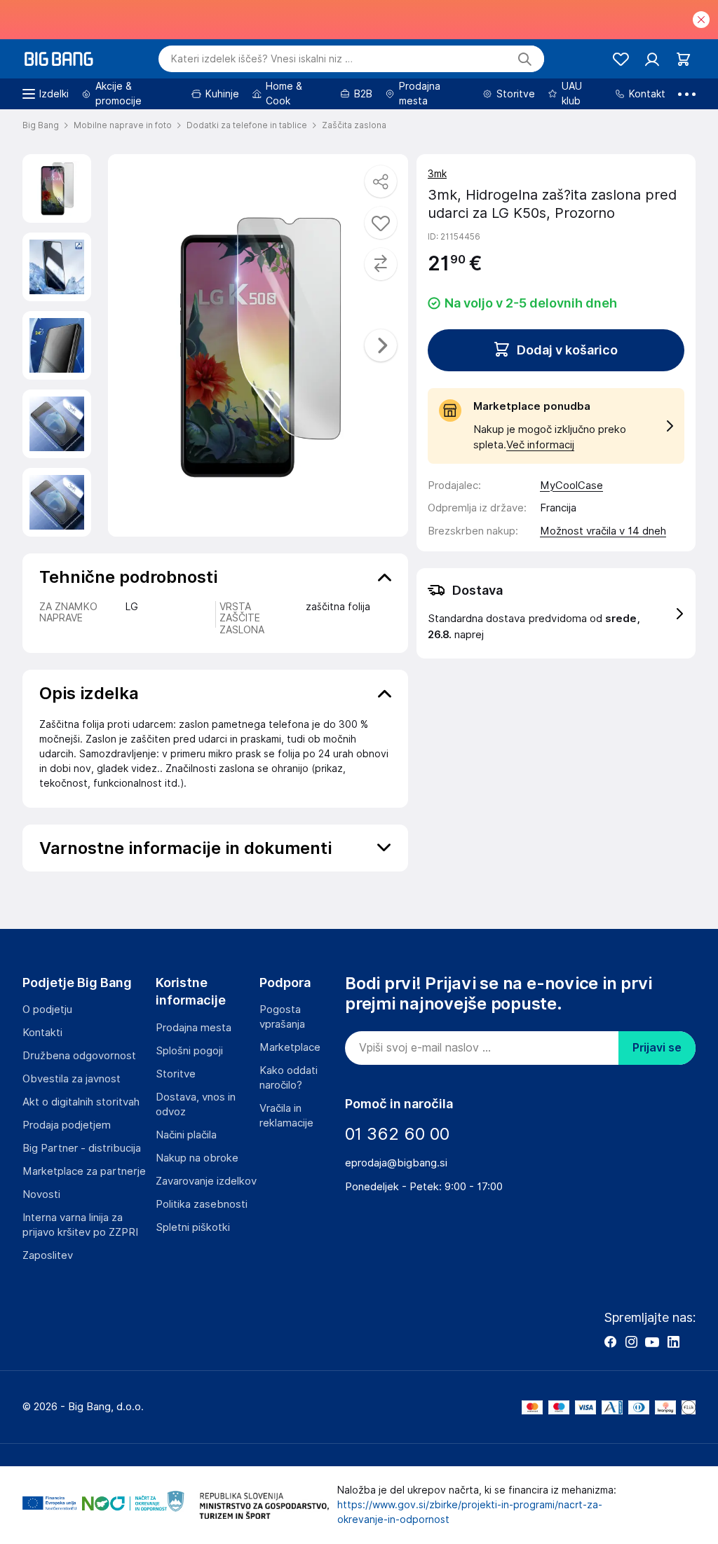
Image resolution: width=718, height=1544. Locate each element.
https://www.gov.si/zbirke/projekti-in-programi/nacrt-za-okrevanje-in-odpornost (469, 1512)
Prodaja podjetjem (66, 1125)
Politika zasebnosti (202, 1204)
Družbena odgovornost (79, 1055)
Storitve (176, 1074)
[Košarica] (683, 59)
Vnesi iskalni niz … (262, 58)
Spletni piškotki (193, 1227)
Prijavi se (657, 1047)
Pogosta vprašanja (282, 1017)
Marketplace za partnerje (84, 1171)
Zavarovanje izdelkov (206, 1181)
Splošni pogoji (189, 1051)
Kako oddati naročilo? (288, 1077)
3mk (437, 173)
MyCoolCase (571, 485)
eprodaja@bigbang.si (396, 1163)
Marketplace (289, 1047)
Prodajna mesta (193, 1027)
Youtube (652, 1341)
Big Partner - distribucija (81, 1148)
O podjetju (47, 1009)
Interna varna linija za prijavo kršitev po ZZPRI (80, 1225)
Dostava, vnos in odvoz (196, 1104)
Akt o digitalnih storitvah (81, 1102)
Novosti (41, 1194)
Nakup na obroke (197, 1158)
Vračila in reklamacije (286, 1115)
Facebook (610, 1341)
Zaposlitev (47, 1255)
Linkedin (673, 1341)
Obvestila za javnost (71, 1079)
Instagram (631, 1341)
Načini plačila (186, 1135)
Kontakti (42, 1032)
